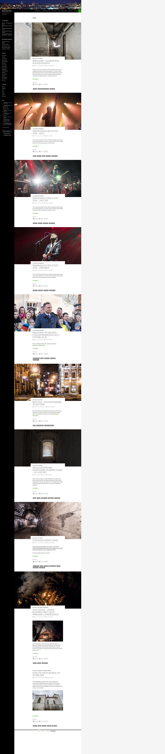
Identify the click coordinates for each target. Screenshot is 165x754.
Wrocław (52, 88)
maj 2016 (3, 57)
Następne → (54, 731)
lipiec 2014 (4, 72)
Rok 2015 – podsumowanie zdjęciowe (47, 403)
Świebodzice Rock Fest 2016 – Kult (45, 132)
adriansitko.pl (6, 102)
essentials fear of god (5, 41)
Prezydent (47, 358)
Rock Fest (46, 223)
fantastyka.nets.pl (7, 133)
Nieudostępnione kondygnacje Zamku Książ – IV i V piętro (47, 470)
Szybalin (44, 725)
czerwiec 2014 (4, 74)
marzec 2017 (4, 55)
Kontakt (75, 10)
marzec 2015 (4, 64)
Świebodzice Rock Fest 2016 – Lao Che (45, 199)
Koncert (35, 223)
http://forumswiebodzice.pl (38, 345)
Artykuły (34, 58)
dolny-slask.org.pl (7, 105)
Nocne (35, 663)
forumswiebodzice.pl (7, 123)
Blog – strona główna (62, 10)
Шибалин (55, 725)
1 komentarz (49, 474)
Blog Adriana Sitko (7, 11)
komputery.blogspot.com (7, 130)
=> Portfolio (53, 10)
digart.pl (5, 110)
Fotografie (39, 58)
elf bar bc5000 (4, 47)
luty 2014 (3, 80)
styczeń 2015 (4, 66)
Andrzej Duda (36, 358)
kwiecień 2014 (4, 77)
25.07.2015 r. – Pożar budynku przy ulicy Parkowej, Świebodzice (45, 612)
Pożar (39, 663)
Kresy (40, 725)
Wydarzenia (41, 128)
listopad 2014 (4, 69)
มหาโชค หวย (4, 48)
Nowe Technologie (46, 10)
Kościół (35, 725)
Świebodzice (51, 223)
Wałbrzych (36, 567)
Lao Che (40, 223)
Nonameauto (4, 45)
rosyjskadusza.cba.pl (7, 135)
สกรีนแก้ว (3, 44)
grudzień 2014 (4, 67)
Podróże (45, 670)
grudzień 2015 (4, 60)
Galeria (35, 65)
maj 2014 (3, 75)
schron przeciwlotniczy (43, 88)
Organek (40, 290)
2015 (34, 425)
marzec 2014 (4, 78)
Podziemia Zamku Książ (45, 540)
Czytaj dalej (35, 78)
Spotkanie (53, 358)
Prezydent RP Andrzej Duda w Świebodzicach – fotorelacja (46, 334)
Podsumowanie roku (49, 425)
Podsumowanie (40, 425)
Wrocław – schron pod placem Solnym (45, 61)
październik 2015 (5, 61)
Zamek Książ (42, 567)
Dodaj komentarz (50, 65)
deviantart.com (6, 113)
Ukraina (49, 670)
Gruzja (3, 89)
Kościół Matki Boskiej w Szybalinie (46, 674)
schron (35, 88)
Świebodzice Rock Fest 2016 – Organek (45, 266)
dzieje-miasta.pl (6, 119)
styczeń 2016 (4, 58)
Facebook (70, 10)
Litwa (3, 91)
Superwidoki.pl (38, 10)
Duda (42, 358)
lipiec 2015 (4, 63)
